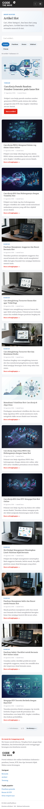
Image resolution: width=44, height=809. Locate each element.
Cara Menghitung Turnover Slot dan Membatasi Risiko (19, 353)
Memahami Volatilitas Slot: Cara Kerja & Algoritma (20, 403)
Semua (5, 44)
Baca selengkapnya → (12, 162)
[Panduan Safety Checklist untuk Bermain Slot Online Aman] (22, 635)
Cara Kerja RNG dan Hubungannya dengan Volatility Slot (21, 194)
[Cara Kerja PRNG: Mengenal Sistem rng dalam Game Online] (22, 131)
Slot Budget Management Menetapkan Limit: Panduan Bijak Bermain (19, 551)
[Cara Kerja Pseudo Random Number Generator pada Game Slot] (22, 68)
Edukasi (33, 44)
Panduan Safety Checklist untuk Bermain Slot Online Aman (21, 653)
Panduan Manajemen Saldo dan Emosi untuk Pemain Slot (19, 602)
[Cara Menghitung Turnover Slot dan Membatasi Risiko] (22, 334)
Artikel (4, 777)
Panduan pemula (8, 789)
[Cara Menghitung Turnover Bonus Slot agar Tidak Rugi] (22, 283)
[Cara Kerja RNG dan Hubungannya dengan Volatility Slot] (22, 179)
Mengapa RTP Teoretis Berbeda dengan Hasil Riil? (20, 701)
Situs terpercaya (8, 795)
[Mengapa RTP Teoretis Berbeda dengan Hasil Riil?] (22, 686)
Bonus (24, 44)
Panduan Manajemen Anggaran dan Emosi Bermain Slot (21, 248)
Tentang (5, 780)
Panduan (15, 44)
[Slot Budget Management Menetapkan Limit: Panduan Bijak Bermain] (22, 533)
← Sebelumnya (13, 728)
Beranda (5, 774)
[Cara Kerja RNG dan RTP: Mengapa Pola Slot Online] (22, 484)
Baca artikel (11, 111)
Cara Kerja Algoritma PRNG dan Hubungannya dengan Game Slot (17, 452)
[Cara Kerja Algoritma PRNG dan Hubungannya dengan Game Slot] (22, 436)
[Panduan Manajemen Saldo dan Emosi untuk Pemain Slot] (22, 584)
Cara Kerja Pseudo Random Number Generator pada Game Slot (21, 88)
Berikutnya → (31, 728)
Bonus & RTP (7, 792)
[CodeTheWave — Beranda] (9, 4)
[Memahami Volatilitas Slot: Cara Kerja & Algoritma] (22, 388)
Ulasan (5, 49)
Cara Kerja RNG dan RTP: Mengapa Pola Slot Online (22, 500)
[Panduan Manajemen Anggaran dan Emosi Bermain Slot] (22, 230)
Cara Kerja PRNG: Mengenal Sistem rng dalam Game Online (20, 146)
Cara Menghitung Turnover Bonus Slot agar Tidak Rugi (20, 301)
